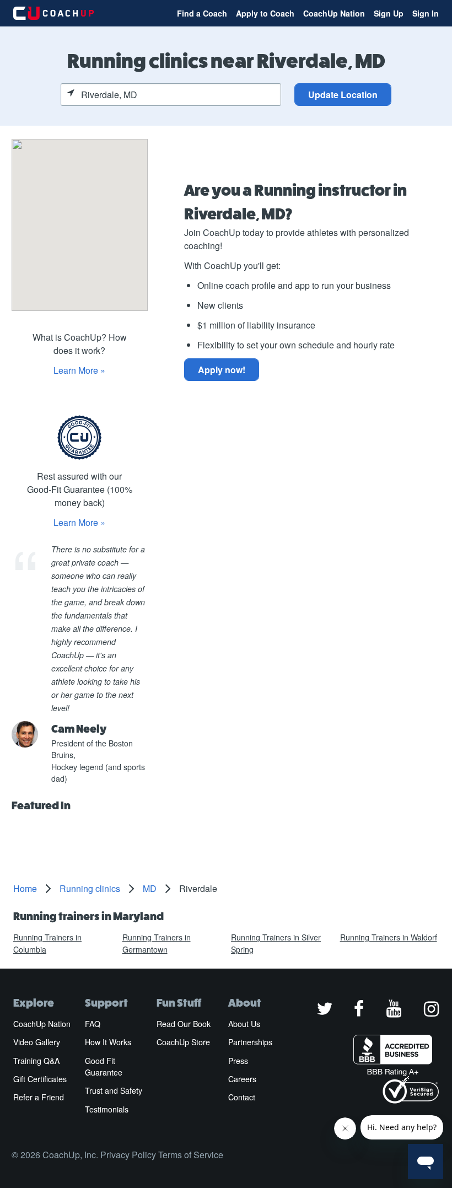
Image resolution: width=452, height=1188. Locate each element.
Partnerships (250, 1041)
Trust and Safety (113, 1090)
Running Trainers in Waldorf (388, 937)
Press (238, 1060)
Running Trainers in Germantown (156, 943)
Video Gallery (36, 1041)
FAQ (92, 1023)
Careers (242, 1078)
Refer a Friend (38, 1097)
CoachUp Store (183, 1041)
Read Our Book (184, 1023)
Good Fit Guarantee (103, 1066)
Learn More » (79, 370)
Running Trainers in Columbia (47, 943)
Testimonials (106, 1109)
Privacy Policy (128, 1154)
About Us (244, 1023)
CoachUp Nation (334, 13)
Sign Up (388, 13)
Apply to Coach (265, 13)
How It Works (108, 1041)
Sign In (425, 13)
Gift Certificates (40, 1078)
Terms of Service (190, 1154)
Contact (241, 1097)
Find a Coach (202, 13)
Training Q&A (36, 1060)
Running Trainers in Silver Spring (276, 943)
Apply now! (221, 369)
